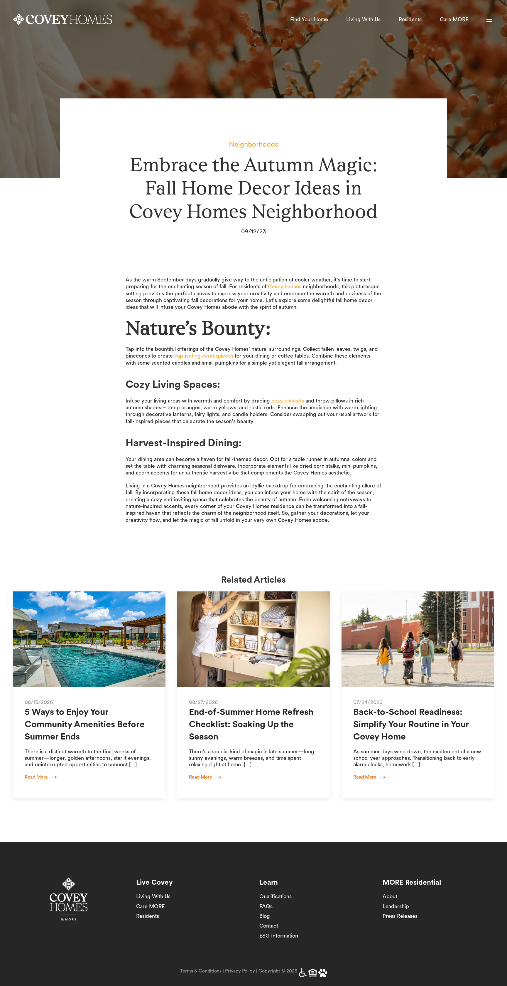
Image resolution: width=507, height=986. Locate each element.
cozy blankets (287, 401)
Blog (264, 916)
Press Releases (400, 916)
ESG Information (278, 936)
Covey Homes (284, 286)
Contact (268, 926)
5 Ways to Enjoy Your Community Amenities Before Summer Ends (85, 724)
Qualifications (275, 896)
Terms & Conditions (201, 971)
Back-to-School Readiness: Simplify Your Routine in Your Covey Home (411, 724)
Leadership (396, 906)
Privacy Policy (240, 971)
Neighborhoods (253, 144)
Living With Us (363, 19)
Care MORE (454, 19)
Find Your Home (309, 19)
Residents (410, 19)
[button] (489, 19)
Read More (36, 777)
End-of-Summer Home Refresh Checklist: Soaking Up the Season (251, 724)
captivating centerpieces (203, 356)
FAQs (266, 906)
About (390, 896)
